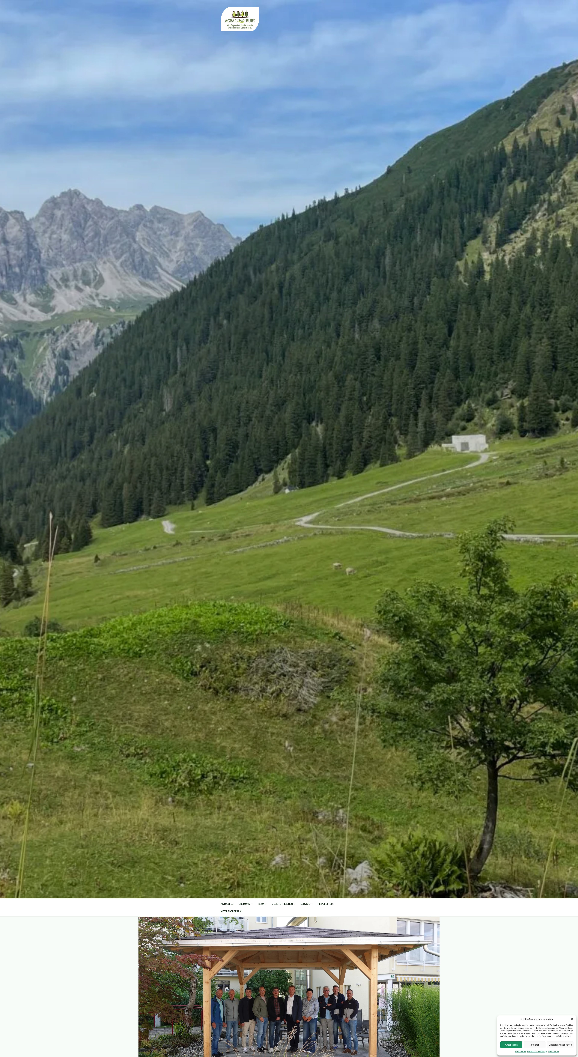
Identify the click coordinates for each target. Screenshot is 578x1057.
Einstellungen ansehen (560, 1044)
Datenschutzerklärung (537, 1051)
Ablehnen (534, 1044)
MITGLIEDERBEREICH (232, 911)
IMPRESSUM (520, 1051)
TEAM (261, 904)
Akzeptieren (511, 1044)
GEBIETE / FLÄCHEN (282, 904)
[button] (571, 1019)
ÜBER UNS (244, 904)
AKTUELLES (227, 904)
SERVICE (305, 904)
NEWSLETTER (325, 904)
